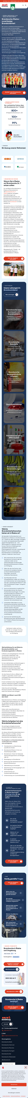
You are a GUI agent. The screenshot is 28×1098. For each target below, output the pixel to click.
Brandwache (9, 179)
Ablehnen (14, 1088)
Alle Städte (7, 953)
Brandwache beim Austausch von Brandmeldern (14, 312)
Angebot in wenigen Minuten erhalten (13, 964)
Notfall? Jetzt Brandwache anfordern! (13, 92)
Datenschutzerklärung (15, 1096)
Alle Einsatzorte (10, 969)
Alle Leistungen (10, 294)
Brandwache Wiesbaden (9, 1057)
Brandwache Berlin (7, 1042)
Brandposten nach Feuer (14, 499)
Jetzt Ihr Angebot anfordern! (13, 258)
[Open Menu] (23, 5)
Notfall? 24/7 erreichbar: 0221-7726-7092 (14, 1)
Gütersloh (16, 957)
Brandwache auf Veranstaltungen (14, 468)
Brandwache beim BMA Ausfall (14, 437)
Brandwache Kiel (6, 1054)
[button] (26, 1067)
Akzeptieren (14, 1084)
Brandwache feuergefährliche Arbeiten (14, 374)
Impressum (23, 1096)
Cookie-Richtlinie (6, 1096)
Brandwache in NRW (13, 991)
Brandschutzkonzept (14, 405)
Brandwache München (8, 1048)
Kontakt (6, 1024)
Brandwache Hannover (8, 1045)
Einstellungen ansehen (14, 1092)
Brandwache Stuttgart (8, 1051)
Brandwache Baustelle (14, 343)
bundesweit (13, 201)
